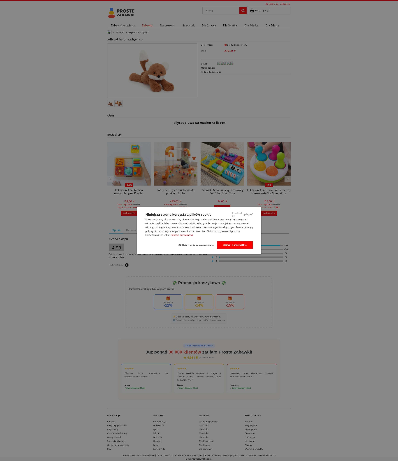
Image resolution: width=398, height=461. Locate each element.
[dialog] (199, 230)
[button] (197, 245)
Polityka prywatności (182, 234)
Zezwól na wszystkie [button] (235, 244)
